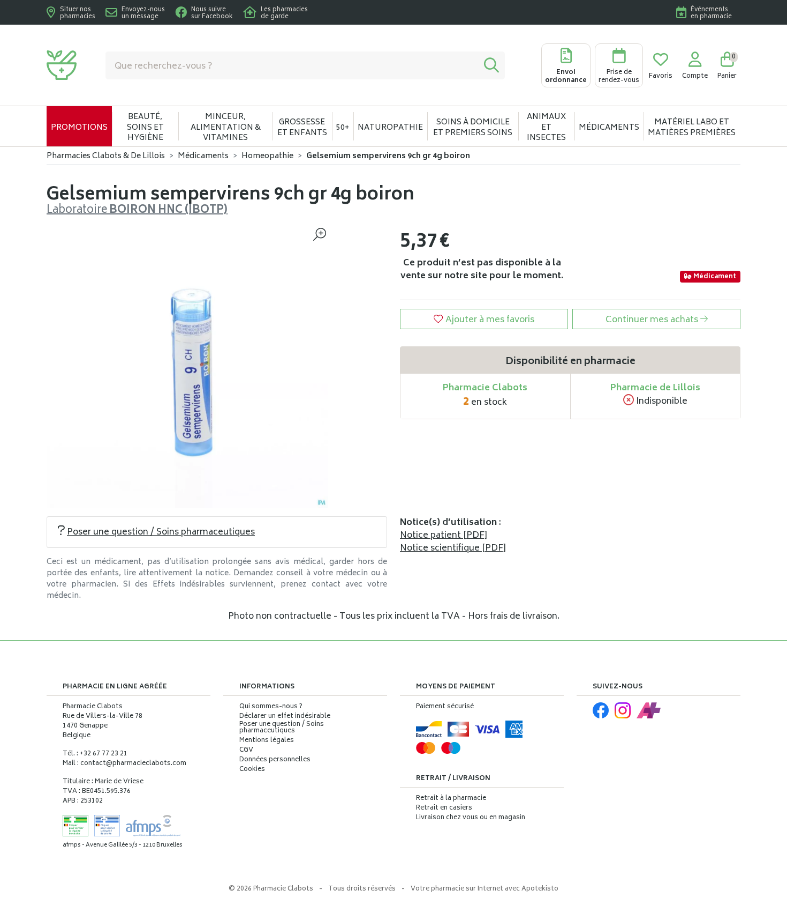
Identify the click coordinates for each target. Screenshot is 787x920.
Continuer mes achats (653, 320)
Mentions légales (266, 741)
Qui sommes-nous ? (270, 707)
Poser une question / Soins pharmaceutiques (161, 532)
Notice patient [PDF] (443, 535)
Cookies (252, 770)
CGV (246, 750)
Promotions (79, 128)
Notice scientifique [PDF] (453, 548)
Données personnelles (275, 760)
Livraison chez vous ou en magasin (470, 817)
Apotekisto (484, 889)
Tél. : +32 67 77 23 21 (95, 754)
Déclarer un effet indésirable (284, 716)
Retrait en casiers (444, 808)
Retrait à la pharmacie (451, 798)
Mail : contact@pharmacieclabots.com (124, 763)
